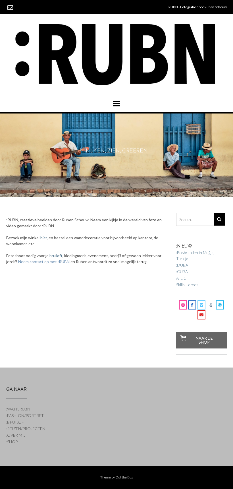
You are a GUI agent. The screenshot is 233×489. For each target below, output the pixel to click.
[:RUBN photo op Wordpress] (220, 305)
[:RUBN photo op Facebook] (192, 305)
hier (43, 237)
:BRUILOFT (16, 422)
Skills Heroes (187, 284)
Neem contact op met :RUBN (44, 261)
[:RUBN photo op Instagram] (183, 305)
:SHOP (12, 441)
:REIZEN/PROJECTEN (25, 428)
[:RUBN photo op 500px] (211, 305)
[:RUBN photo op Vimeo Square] (201, 305)
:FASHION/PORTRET (25, 415)
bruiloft (56, 255)
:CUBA (182, 271)
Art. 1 (181, 278)
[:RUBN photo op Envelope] (201, 314)
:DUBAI (183, 265)
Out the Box (124, 477)
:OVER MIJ (15, 435)
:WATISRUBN (18, 409)
